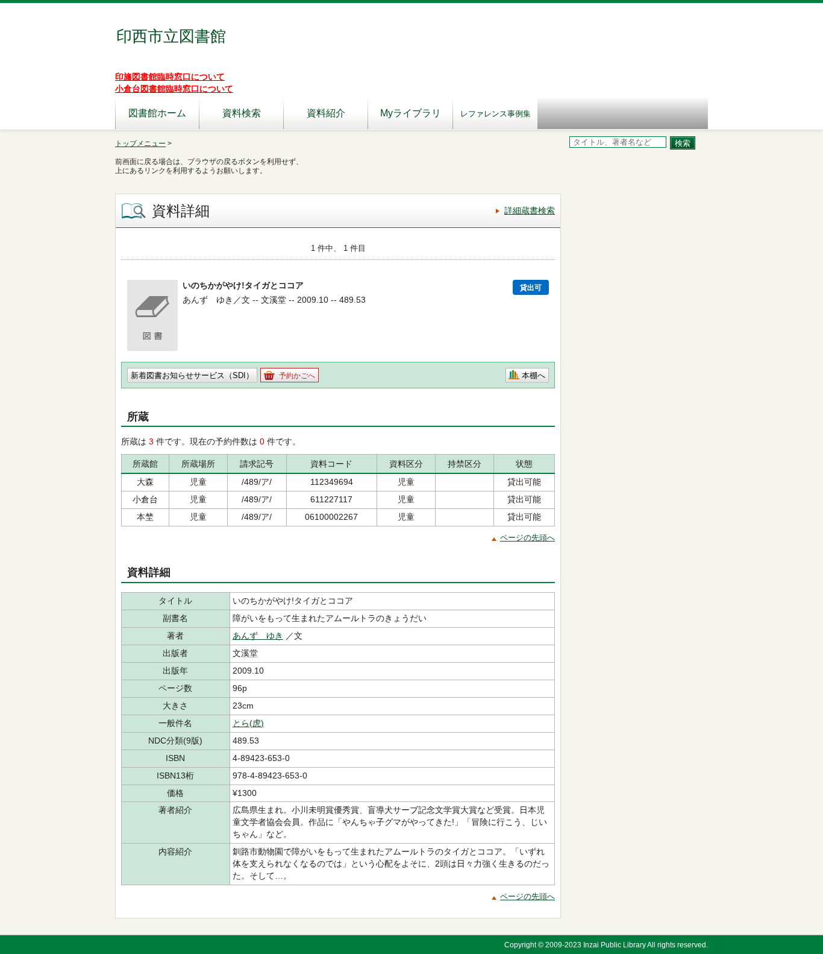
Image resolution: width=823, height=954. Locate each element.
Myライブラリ (410, 113)
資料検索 (241, 113)
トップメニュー (140, 143)
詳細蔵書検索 (529, 210)
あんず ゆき (258, 635)
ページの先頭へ (527, 537)
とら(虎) (248, 723)
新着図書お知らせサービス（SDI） (192, 375)
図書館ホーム (157, 113)
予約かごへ (297, 375)
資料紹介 (326, 113)
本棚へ (533, 375)
